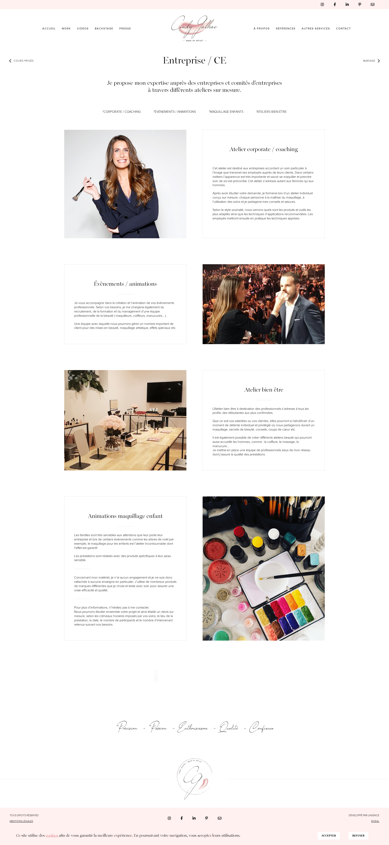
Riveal (375, 821)
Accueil (49, 28)
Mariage (369, 61)
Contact (343, 28)
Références (286, 28)
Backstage (104, 28)
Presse (125, 28)
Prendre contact (192, 680)
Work (66, 28)
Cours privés (24, 61)
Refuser (358, 835)
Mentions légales (21, 821)
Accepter (329, 835)
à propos (262, 28)
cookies (52, 836)
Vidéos (83, 28)
